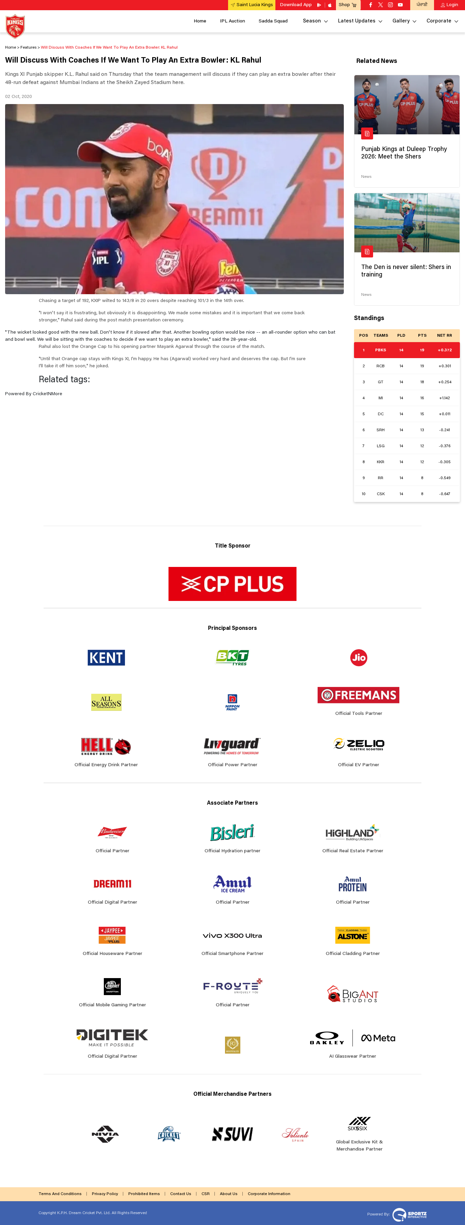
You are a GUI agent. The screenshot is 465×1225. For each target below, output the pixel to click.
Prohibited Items (144, 1194)
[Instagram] (390, 5)
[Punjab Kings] (15, 26)
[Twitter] (380, 5)
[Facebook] (370, 5)
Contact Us (180, 1194)
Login (452, 5)
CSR (206, 1194)
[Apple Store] (330, 5)
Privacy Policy (105, 1194)
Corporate (439, 21)
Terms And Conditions (60, 1194)
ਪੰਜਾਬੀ (422, 5)
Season (312, 21)
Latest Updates (356, 21)
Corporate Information (269, 1194)
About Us (229, 1194)
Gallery (401, 21)
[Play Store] (319, 5)
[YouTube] (400, 5)
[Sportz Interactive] (409, 1214)
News (366, 177)
